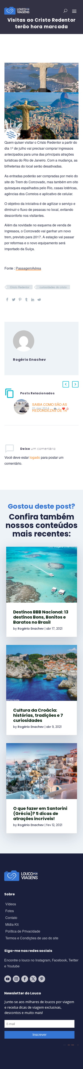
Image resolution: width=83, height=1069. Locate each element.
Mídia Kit (12, 925)
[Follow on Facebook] (24, 978)
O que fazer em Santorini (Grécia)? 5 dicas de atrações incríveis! (40, 813)
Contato (11, 918)
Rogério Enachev (31, 628)
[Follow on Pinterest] (41, 978)
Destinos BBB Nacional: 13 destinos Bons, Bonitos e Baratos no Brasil (40, 617)
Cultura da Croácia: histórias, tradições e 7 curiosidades (38, 715)
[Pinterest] (20, 299)
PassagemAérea (28, 268)
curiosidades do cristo (53, 287)
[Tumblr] (26, 299)
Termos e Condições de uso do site (31, 938)
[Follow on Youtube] (7, 978)
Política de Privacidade (22, 932)
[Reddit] (39, 299)
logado (35, 457)
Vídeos (10, 904)
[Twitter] (13, 299)
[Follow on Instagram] (16, 978)
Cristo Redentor (19, 287)
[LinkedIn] (32, 299)
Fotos (9, 911)
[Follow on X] (33, 978)
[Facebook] (7, 299)
